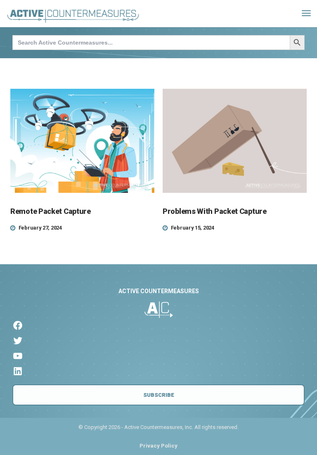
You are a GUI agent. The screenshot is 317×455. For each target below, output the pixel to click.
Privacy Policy (158, 446)
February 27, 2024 (40, 228)
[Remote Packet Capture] (82, 141)
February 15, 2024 (192, 228)
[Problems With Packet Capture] (235, 141)
